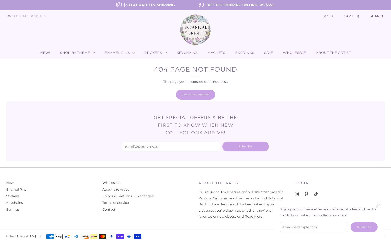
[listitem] (146, 5)
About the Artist (333, 53)
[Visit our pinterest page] (306, 194)
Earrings (244, 53)
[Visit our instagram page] (296, 194)
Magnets (216, 53)
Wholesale (294, 53)
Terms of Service (115, 203)
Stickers (153, 53)
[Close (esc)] (378, 205)
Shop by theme (75, 53)
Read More (253, 217)
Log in (327, 16)
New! (45, 53)
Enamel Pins (117, 53)
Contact (108, 209)
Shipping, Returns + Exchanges (128, 196)
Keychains (187, 53)
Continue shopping (195, 94)
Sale (268, 53)
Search (377, 16)
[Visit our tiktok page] (316, 194)
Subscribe (364, 227)
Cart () (351, 16)
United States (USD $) (24, 16)
